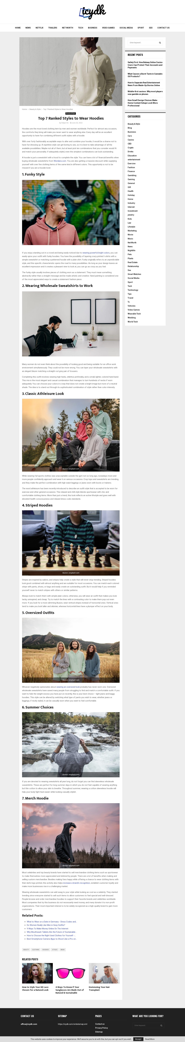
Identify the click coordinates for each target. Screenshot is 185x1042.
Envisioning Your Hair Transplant (99, 988)
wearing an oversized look (68, 687)
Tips (130, 294)
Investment (132, 211)
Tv (129, 302)
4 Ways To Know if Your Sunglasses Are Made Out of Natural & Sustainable (70, 990)
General (131, 183)
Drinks (130, 152)
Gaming (131, 179)
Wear (62, 949)
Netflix (39, 28)
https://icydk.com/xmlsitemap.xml (72, 1024)
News (28, 28)
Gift (129, 187)
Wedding (132, 318)
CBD (129, 144)
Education (132, 156)
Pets (130, 254)
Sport (141, 28)
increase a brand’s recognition (76, 883)
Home (18, 28)
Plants (130, 258)
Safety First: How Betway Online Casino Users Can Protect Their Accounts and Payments (145, 65)
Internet (131, 207)
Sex (150, 28)
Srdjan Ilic (65, 123)
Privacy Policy (101, 1028)
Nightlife (131, 250)
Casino (131, 140)
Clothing (35, 949)
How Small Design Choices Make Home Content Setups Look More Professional (143, 103)
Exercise (131, 163)
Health (130, 191)
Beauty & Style (70, 113)
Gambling (132, 175)
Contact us (163, 28)
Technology (133, 290)
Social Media (126, 28)
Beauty (26, 949)
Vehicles (131, 306)
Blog (130, 128)
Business (92, 28)
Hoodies (46, 949)
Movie (130, 235)
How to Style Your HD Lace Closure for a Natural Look (35, 988)
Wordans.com (60, 161)
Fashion (131, 167)
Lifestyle (131, 227)
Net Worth (67, 28)
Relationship (133, 266)
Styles (54, 949)
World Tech (133, 322)
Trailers (52, 28)
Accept (138, 1039)
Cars (130, 136)
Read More (150, 1039)
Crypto (131, 148)
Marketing (132, 231)
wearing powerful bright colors (96, 253)
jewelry (131, 215)
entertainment (134, 159)
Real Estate (132, 262)
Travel (130, 298)
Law (129, 223)
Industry (131, 203)
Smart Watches (134, 274)
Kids (130, 219)
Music (130, 239)
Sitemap (99, 1032)
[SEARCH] (160, 42)
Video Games (108, 28)
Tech (80, 28)
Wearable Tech (134, 314)
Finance (131, 171)
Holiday (131, 195)
